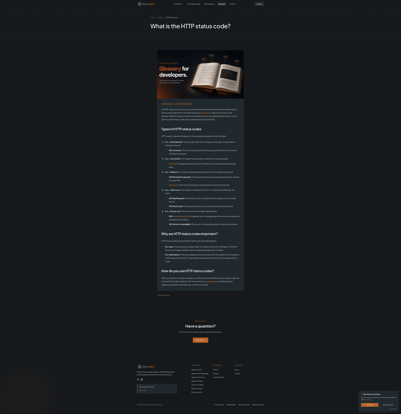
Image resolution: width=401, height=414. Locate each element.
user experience (211, 281)
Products (177, 4)
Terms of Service (244, 405)
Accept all (370, 405)
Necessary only (388, 405)
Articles (232, 4)
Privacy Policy (219, 405)
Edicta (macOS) (196, 392)
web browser (206, 113)
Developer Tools (193, 4)
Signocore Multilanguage (199, 373)
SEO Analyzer (209, 4)
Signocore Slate (196, 388)
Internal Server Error (181, 216)
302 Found (174, 185)
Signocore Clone (197, 381)
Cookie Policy (231, 405)
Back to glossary (163, 295)
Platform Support (258, 405)
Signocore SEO (196, 370)
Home (152, 17)
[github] (138, 379)
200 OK (172, 163)
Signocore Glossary (198, 377)
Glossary (221, 4)
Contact (259, 4)
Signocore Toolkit (197, 385)
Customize (393, 409)
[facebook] (142, 379)
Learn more (369, 399)
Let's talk (143, 390)
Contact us (200, 340)
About (237, 370)
